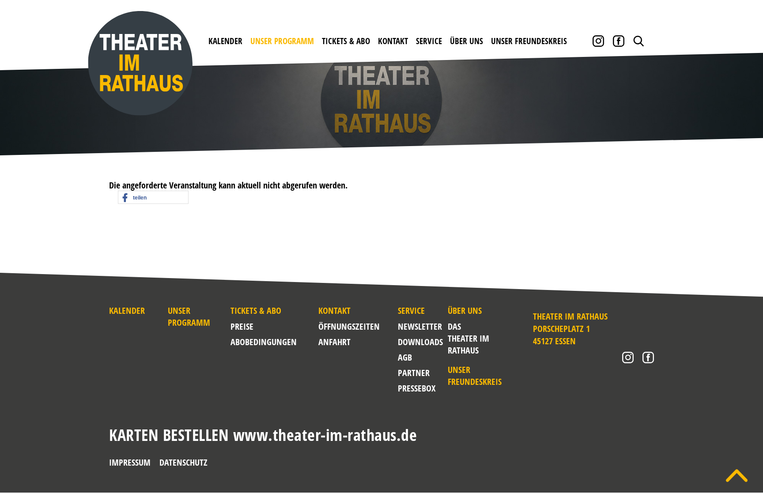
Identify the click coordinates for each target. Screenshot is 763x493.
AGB (405, 357)
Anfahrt (334, 342)
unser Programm (282, 41)
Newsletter (420, 326)
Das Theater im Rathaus (468, 338)
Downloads (420, 342)
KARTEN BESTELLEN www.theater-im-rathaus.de (263, 435)
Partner (414, 373)
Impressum (130, 462)
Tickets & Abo (346, 41)
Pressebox (416, 388)
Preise (241, 326)
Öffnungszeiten (349, 326)
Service (429, 41)
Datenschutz (183, 462)
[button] (153, 197)
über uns (466, 41)
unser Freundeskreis (529, 41)
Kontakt (393, 41)
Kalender (225, 41)
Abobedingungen (263, 342)
